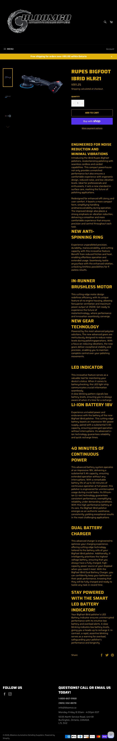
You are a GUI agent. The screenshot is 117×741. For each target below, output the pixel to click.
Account (110, 49)
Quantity (75, 96)
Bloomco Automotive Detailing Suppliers (27, 735)
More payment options (92, 128)
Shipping (75, 89)
